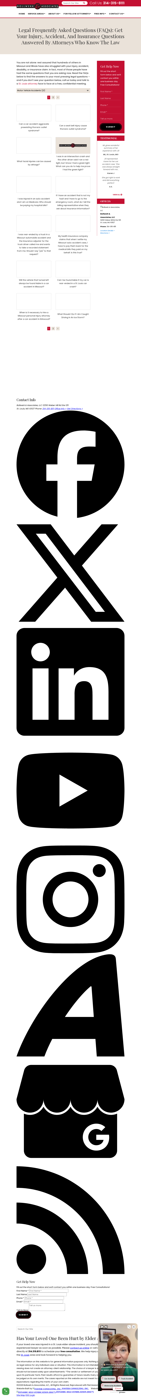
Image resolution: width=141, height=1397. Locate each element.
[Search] (84, 3)
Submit (111, 126)
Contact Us (116, 13)
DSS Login (30, 1395)
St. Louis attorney (28, 83)
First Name (23, 1290)
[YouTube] (70, 843)
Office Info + (60, 408)
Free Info (99, 13)
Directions (104, 233)
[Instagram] (70, 952)
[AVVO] (70, 1055)
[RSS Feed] (70, 1273)
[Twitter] (70, 626)
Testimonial (108, 138)
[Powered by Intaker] (122, 1392)
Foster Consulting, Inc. (75, 1388)
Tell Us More (22, 1310)
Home (22, 13)
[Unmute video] (102, 1327)
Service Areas (36, 13)
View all (116, 195)
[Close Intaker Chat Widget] (133, 1327)
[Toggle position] (129, 1327)
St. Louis (25, 1354)
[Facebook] (70, 517)
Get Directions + (75, 408)
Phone (20, 1298)
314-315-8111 (113, 3)
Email (20, 1301)
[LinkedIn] (70, 735)
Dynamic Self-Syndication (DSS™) (75, 1392)
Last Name (22, 1294)
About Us (53, 13)
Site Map (21, 1395)
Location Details (106, 231)
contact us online (79, 1347)
